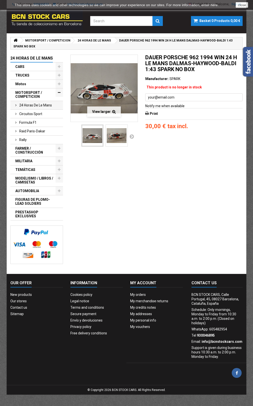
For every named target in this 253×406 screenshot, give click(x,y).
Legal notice (79, 301)
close (242, 5)
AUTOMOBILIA (27, 191)
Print (154, 114)
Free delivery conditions (88, 333)
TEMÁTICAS (25, 170)
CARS (19, 67)
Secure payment (83, 314)
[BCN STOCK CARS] (46, 19)
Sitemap (17, 314)
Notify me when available (165, 106)
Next (131, 136)
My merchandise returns (149, 301)
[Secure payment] (36, 244)
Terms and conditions (87, 307)
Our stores (18, 301)
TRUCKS (22, 75)
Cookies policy (81, 295)
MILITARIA (23, 161)
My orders (138, 295)
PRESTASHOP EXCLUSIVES (26, 214)
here (214, 5)
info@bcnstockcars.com (222, 342)
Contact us (18, 307)
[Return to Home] (15, 40)
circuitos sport (30, 114)
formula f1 (28, 122)
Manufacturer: (157, 79)
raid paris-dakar (32, 131)
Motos (20, 84)
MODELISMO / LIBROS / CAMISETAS (34, 180)
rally (23, 140)
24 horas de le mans (35, 105)
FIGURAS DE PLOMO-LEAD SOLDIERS (32, 201)
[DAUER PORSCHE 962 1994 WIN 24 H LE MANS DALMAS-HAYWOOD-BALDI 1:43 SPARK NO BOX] (92, 135)
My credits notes (143, 307)
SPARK (174, 79)
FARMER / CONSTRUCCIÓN (29, 150)
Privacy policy (80, 327)
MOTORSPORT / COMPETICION (28, 95)
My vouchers (140, 327)
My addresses (141, 314)
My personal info (143, 320)
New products (21, 295)
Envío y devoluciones (86, 320)
